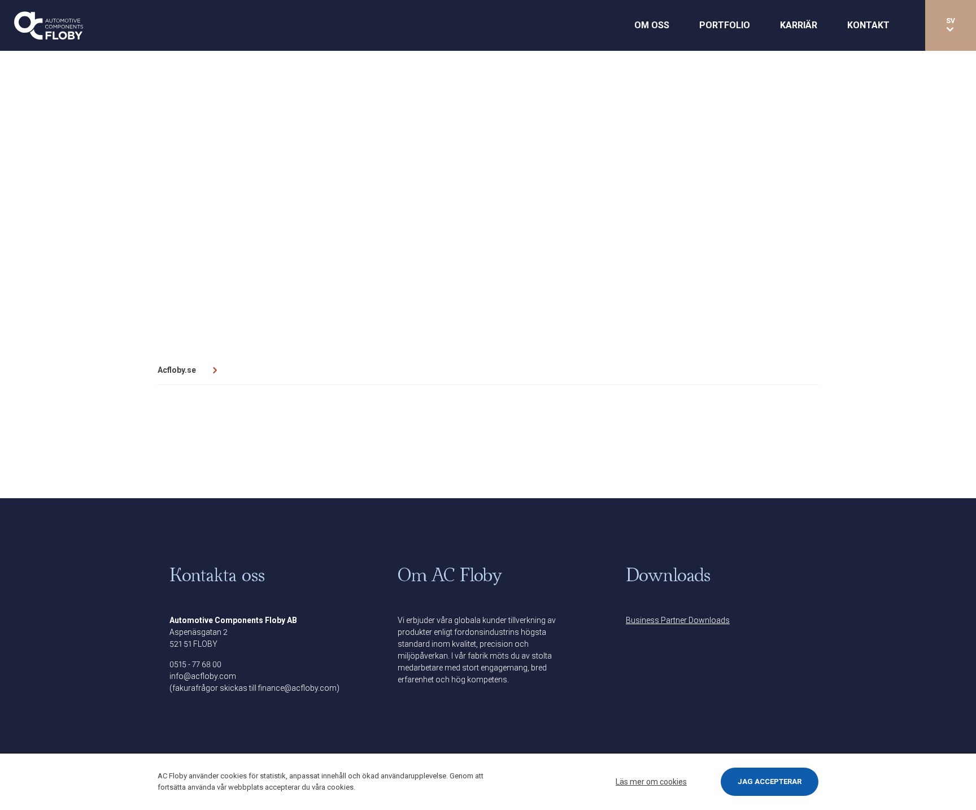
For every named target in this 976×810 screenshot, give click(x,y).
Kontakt (868, 25)
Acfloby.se (177, 369)
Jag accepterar (769, 781)
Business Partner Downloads (678, 620)
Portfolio (724, 25)
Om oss (651, 25)
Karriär (798, 25)
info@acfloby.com (202, 676)
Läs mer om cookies (651, 781)
